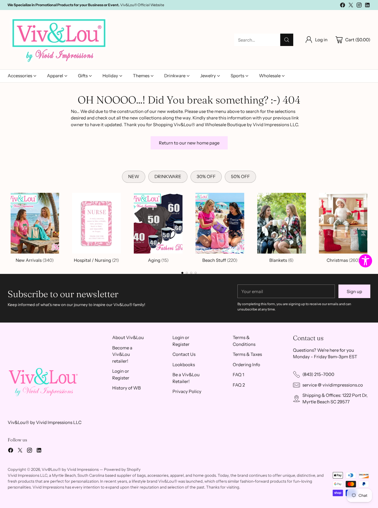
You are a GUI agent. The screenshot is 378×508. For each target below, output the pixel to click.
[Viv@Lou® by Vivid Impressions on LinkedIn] (367, 6)
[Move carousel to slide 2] (187, 273)
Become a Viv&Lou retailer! (122, 354)
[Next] (368, 226)
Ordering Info (246, 364)
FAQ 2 (239, 385)
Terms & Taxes (247, 354)
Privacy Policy (186, 391)
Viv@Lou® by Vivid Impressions (70, 469)
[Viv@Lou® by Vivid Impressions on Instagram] (359, 6)
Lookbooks (183, 364)
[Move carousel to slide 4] (196, 273)
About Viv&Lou (128, 337)
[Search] (286, 40)
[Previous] (9, 226)
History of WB (126, 388)
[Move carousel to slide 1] (182, 273)
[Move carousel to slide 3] (191, 273)
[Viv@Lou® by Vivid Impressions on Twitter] (351, 6)
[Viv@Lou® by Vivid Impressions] (59, 40)
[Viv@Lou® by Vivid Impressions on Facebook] (343, 6)
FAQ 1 (238, 374)
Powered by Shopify (122, 469)
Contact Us (183, 354)
